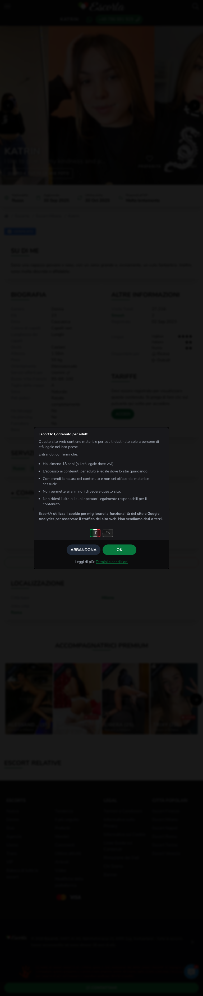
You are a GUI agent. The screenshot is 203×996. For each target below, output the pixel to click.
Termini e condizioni (112, 561)
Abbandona (83, 549)
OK (119, 549)
